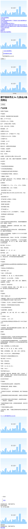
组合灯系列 (22, 24)
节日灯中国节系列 (5, 27)
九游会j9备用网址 (5, 17)
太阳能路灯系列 (4, 24)
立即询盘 (3, 104)
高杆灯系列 (17, 24)
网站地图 (3, 527)
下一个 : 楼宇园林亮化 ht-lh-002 (8, 415)
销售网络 (5, 22)
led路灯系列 (11, 24)
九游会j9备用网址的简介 (6, 20)
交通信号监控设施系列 (22, 26)
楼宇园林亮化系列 (12, 26)
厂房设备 (15, 20)
